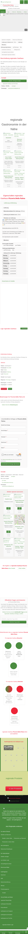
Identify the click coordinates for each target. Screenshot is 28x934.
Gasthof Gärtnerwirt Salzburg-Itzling (19, 158)
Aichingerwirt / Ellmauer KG (8, 545)
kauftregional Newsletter (6, 903)
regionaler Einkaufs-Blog (6, 900)
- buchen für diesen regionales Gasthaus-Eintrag (14, 719)
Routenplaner (24, 328)
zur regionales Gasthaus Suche (1, 5)
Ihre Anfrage (4, 430)
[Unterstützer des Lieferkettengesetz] (14, 795)
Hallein (5, 369)
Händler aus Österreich (6, 834)
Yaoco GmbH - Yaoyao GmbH (8, 158)
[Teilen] (23, 932)
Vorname (3, 436)
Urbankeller (8, 137)
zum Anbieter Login (5, 860)
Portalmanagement (5, 889)
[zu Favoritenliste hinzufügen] (2, 15)
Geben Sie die (10, 404)
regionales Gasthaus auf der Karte (10, 83)
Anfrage (25, 11)
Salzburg (9, 371)
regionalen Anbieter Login (7, 924)
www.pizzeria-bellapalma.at (14, 88)
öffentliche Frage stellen (14, 622)
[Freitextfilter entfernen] (21, 2)
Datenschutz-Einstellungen (6, 849)
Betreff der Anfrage (5, 425)
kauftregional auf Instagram (7, 911)
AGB (2, 878)
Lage (8, 11)
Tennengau (8, 379)
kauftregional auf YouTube (6, 918)
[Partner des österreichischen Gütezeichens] (14, 801)
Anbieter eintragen (5, 856)
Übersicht (3, 11)
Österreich (6, 373)
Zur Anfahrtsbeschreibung (7, 482)
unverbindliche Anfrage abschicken (10, 464)
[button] (14, 22)
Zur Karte (4, 480)
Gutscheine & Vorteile (8, 281)
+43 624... (8, 85)
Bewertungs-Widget (5, 867)
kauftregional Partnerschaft (25, 119)
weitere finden (19, 654)
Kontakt (10, 388)
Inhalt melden (22, 568)
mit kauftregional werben (6, 863)
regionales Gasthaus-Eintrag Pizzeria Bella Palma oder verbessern (9, 698)
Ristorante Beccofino (19, 140)
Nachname (3, 442)
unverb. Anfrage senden (14, 80)
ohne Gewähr (11, 568)
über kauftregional (5, 845)
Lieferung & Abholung (10, 203)
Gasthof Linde (8, 499)
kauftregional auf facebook (6, 914)
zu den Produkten (14, 789)
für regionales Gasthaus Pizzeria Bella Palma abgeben (8, 654)
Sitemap (2, 885)
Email (2, 447)
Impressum (3, 874)
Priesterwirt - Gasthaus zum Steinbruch (19, 527)
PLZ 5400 (9, 367)
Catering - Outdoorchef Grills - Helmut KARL (19, 178)
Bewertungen (19, 11)
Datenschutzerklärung (7, 459)
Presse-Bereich (4, 907)
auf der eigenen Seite (20, 697)
